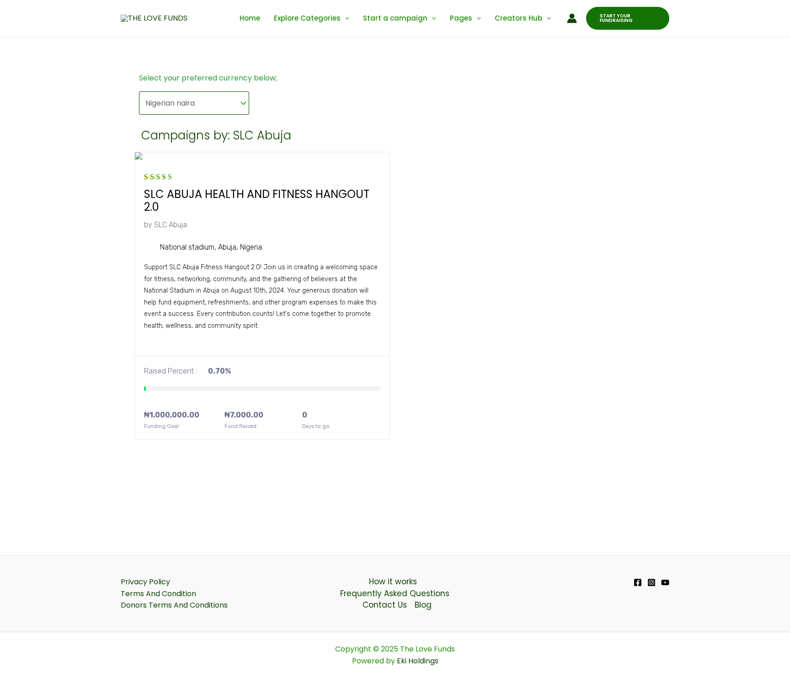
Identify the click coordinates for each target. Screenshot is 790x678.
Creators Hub (518, 18)
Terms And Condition (158, 593)
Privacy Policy (145, 582)
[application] (345, 18)
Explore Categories (307, 18)
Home (250, 18)
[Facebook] (638, 582)
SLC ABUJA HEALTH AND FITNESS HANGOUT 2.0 (256, 201)
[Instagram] (651, 582)
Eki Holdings (416, 661)
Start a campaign (395, 18)
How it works (393, 581)
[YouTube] (665, 582)
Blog (423, 604)
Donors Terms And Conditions (174, 605)
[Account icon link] (572, 18)
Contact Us (385, 604)
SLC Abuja (170, 224)
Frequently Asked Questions (394, 593)
